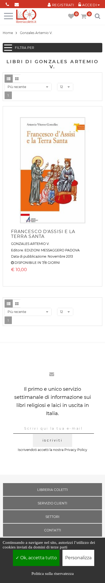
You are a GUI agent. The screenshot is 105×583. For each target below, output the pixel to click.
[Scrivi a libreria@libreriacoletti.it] (16, 3)
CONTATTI (52, 530)
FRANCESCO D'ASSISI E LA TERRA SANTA (43, 234)
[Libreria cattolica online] (26, 16)
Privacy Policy (75, 450)
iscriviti (52, 440)
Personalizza (78, 557)
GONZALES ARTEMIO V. (30, 244)
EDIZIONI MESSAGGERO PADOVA (52, 250)
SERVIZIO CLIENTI (52, 503)
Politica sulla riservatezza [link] (53, 573)
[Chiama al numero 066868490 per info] (7, 3)
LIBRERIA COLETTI (52, 490)
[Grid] (17, 79)
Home (8, 33)
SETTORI (53, 517)
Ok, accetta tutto (38, 557)
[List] (9, 79)
